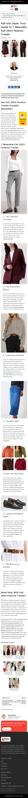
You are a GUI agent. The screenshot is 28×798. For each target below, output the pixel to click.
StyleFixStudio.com (14, 80)
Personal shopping (8, 373)
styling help (6, 440)
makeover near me (20, 613)
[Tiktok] (18, 87)
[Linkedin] (15, 87)
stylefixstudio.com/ (8, 83)
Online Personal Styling (13, 632)
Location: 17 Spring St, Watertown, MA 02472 (12, 786)
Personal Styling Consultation (12, 623)
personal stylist (12, 130)
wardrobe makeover (11, 138)
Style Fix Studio (5, 619)
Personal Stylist (10, 625)
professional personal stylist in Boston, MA (13, 636)
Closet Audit (18, 625)
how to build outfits (13, 534)
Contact (6, 729)
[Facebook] (12, 87)
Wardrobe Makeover (11, 628)
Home (3, 13)
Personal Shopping (11, 626)
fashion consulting (16, 580)
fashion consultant (18, 307)
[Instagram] (9, 87)
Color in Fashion (10, 13)
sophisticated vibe (8, 239)
